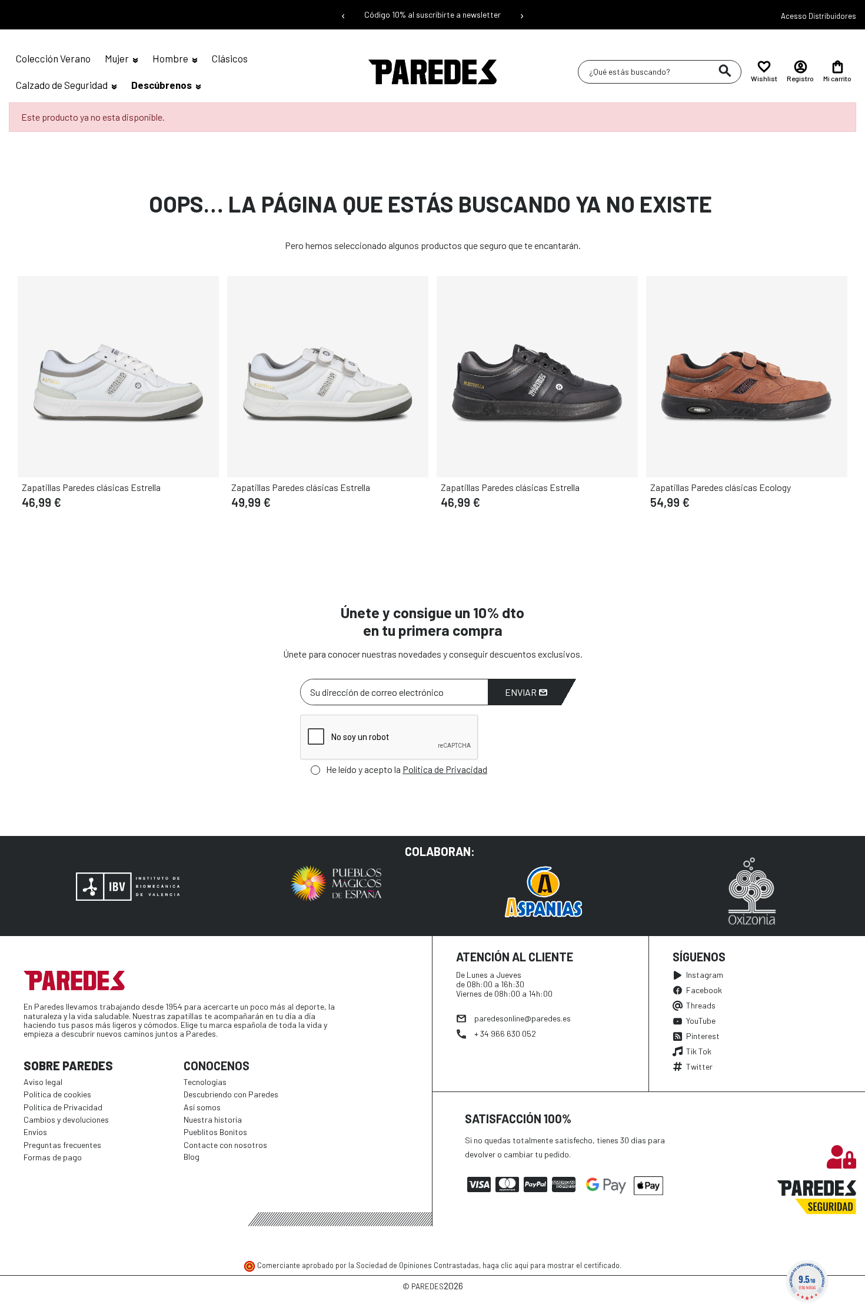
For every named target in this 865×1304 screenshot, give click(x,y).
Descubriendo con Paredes (231, 1094)
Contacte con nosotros (225, 1144)
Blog (191, 1157)
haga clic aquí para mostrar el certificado (551, 1265)
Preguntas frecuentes (62, 1144)
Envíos (35, 1131)
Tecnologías (205, 1081)
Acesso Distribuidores (818, 16)
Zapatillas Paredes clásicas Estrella (91, 487)
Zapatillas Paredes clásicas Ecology (720, 487)
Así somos (202, 1107)
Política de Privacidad (444, 769)
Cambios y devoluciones (66, 1119)
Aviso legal (43, 1081)
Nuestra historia (213, 1119)
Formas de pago (53, 1157)
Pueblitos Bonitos (215, 1131)
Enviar (521, 692)
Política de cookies (57, 1094)
